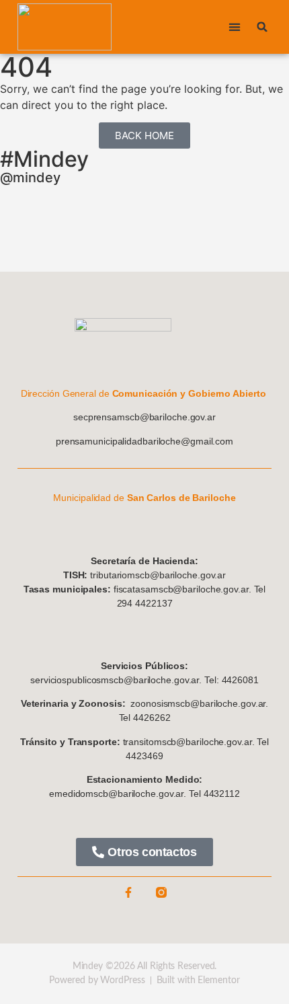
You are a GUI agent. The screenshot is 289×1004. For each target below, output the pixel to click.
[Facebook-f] (128, 892)
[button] (234, 27)
